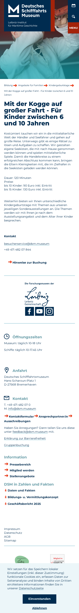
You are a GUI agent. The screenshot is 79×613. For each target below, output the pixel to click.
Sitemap (10, 540)
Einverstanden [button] (39, 599)
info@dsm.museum (22, 408)
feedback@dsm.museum (30, 432)
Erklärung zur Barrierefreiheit (25, 438)
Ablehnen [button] (39, 608)
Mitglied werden (21, 470)
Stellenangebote (22, 476)
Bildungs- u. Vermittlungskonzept (33, 497)
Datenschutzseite (31, 588)
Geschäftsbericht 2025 (24, 504)
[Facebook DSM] (30, 315)
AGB (7, 536)
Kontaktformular (21, 416)
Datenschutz (13, 533)
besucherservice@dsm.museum (26, 244)
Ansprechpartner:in (53, 416)
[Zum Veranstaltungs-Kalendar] (73, 5)
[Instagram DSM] (49, 315)
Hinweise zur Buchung (30, 262)
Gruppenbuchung (16, 445)
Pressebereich (20, 464)
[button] (73, 27)
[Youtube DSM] (40, 315)
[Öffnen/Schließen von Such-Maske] (73, 16)
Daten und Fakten (21, 490)
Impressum (12, 529)
